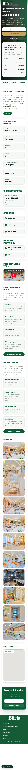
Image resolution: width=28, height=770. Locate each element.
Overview (5, 82)
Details (14, 82)
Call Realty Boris (14, 705)
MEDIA (4, 729)
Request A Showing (14, 29)
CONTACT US (6, 738)
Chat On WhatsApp (14, 33)
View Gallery (14, 38)
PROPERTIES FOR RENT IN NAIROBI (10, 726)
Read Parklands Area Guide (14, 354)
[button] (25, 3)
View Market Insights (14, 431)
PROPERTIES (6, 723)
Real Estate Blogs (6, 732)
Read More (7, 113)
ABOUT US (5, 735)
